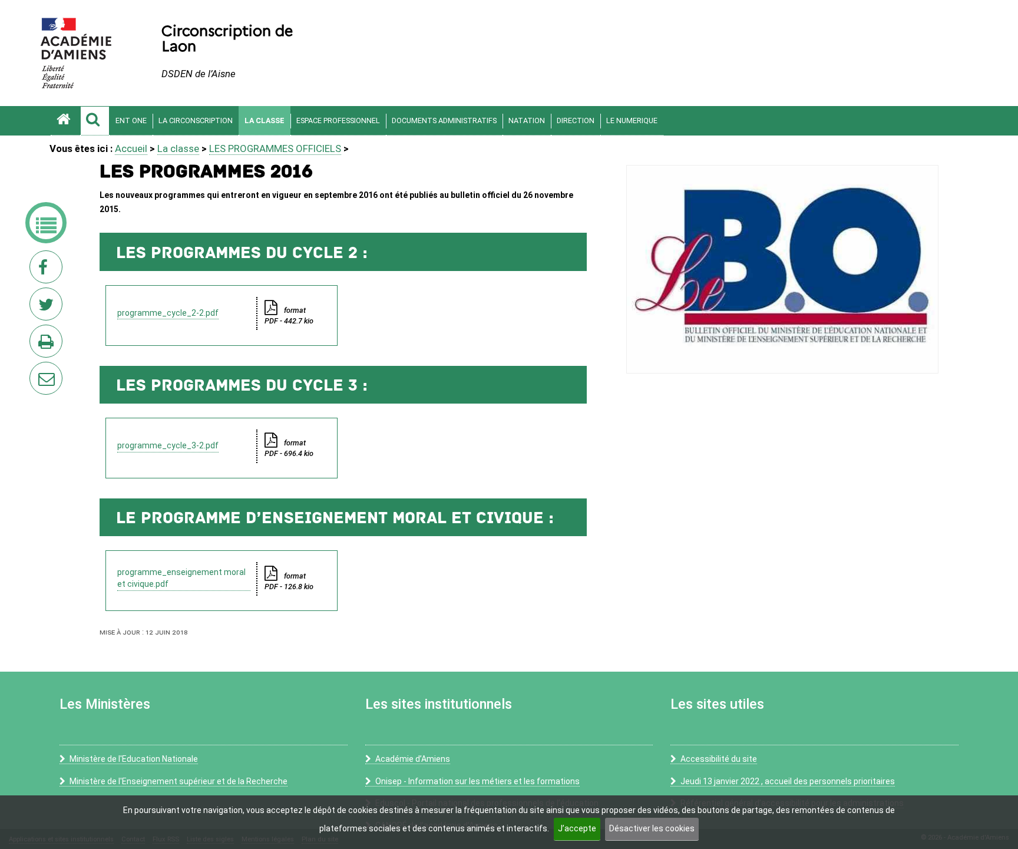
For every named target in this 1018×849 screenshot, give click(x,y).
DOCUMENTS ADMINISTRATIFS (444, 120)
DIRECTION (575, 120)
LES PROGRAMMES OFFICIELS (275, 148)
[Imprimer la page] (48, 344)
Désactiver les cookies (652, 828)
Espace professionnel (338, 120)
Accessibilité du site (718, 759)
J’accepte (577, 828)
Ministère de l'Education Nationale (134, 759)
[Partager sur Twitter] (48, 307)
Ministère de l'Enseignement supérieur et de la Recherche (178, 781)
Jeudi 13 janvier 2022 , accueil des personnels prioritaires (787, 781)
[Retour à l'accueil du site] (65, 121)
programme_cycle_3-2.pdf (168, 445)
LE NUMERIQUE (631, 120)
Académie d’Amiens (412, 759)
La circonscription (195, 120)
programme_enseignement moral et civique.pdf (181, 578)
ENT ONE (131, 120)
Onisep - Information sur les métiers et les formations (477, 781)
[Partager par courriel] (38, 370)
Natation (526, 120)
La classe (264, 120)
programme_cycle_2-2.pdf (168, 313)
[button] (95, 121)
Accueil (131, 148)
